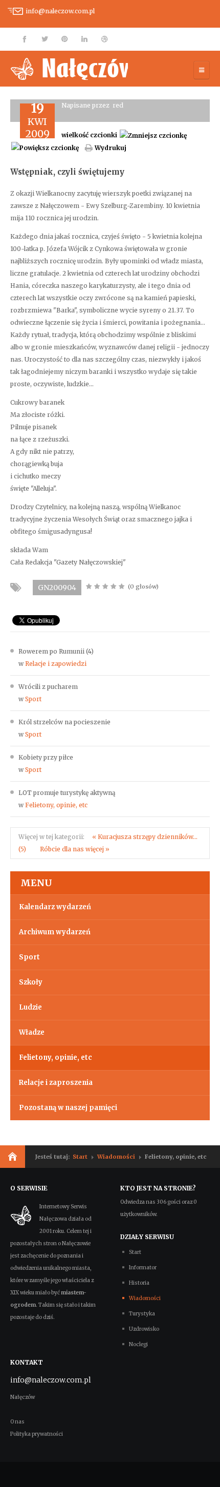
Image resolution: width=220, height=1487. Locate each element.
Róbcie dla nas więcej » (74, 849)
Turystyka (142, 1313)
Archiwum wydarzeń (55, 932)
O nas (17, 1421)
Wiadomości (116, 1156)
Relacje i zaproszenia (56, 1082)
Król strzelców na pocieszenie (64, 722)
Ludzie (30, 1007)
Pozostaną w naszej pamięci (68, 1107)
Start (80, 1156)
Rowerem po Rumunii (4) (56, 651)
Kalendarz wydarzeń (55, 907)
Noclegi (138, 1344)
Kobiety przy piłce (45, 757)
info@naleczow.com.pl (60, 11)
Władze (32, 1032)
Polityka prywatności (36, 1434)
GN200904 (57, 587)
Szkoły (30, 982)
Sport (33, 699)
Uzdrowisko (144, 1329)
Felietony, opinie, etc (56, 805)
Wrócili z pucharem (48, 686)
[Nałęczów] (69, 69)
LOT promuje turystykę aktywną (66, 793)
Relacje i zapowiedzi (55, 663)
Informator (143, 1267)
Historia (139, 1283)
